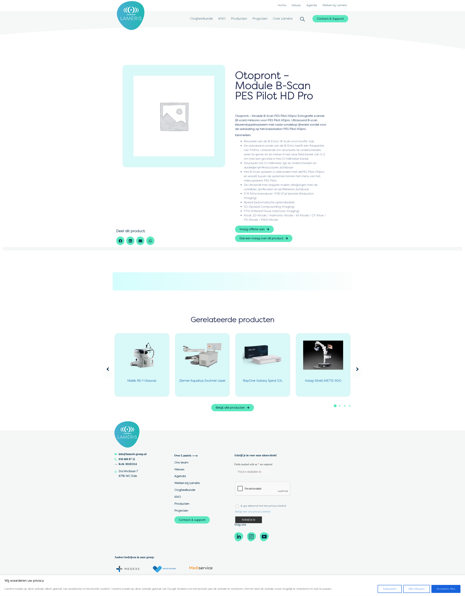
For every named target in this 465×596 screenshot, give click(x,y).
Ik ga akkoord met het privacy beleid (263, 505)
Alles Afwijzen (417, 588)
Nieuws (296, 5)
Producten (239, 19)
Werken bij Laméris (334, 5)
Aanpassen (390, 588)
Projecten (259, 19)
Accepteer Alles (446, 588)
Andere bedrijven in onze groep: (134, 557)
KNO (222, 19)
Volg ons (240, 524)
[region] (232, 585)
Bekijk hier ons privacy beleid (252, 511)
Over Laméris (283, 19)
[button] (302, 19)
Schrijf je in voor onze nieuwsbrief (255, 455)
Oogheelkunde (201, 19)
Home (282, 5)
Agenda (311, 5)
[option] (174, 116)
